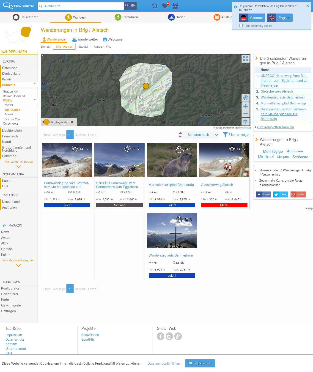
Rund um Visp (102, 46)
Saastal (83, 46)
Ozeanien (10, 195)
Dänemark (9, 155)
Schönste (300, 156)
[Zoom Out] (246, 113)
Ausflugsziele (230, 17)
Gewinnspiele (11, 305)
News (5, 232)
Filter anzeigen (239, 134)
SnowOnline (90, 334)
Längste (283, 157)
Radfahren (129, 17)
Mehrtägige (273, 151)
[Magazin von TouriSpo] (178, 336)
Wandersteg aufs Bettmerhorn (171, 255)
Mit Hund (266, 156)
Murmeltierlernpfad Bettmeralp (171, 185)
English (284, 17)
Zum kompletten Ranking (275, 127)
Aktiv (4, 243)
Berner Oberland (14, 96)
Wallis (7, 100)
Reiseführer (28, 17)
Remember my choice (258, 25)
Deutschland (11, 73)
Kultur (5, 254)
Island (6, 141)
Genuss (7, 248)
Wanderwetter (87, 39)
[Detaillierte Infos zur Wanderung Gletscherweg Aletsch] (224, 164)
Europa (9, 61)
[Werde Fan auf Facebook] (160, 336)
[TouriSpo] (19, 7)
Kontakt (11, 344)
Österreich (9, 68)
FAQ (8, 353)
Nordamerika (13, 174)
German (256, 17)
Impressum (13, 334)
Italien (6, 79)
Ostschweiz (10, 123)
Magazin (15, 225)
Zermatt (45, 46)
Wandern (79, 17)
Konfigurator (10, 288)
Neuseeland (11, 201)
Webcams (115, 39)
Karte (5, 299)
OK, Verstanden (200, 363)
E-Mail (300, 194)
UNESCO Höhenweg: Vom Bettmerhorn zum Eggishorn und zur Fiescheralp (117, 185)
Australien (9, 207)
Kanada (8, 180)
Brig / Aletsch (64, 46)
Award (6, 237)
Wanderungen (57, 39)
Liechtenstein (12, 130)
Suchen (129, 6)
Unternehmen (15, 348)
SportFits (88, 339)
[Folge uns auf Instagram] (169, 336)
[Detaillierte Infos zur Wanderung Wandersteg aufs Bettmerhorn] (172, 235)
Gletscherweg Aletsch (217, 185)
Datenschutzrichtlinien (164, 363)
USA (5, 186)
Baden (180, 17)
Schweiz (8, 84)
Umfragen (8, 311)
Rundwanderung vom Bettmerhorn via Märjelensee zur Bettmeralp (67, 185)
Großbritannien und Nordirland (16, 149)
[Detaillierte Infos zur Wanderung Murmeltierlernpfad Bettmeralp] (172, 164)
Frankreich (10, 136)
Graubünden (11, 91)
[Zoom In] (246, 106)
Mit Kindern (294, 151)
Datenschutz (14, 339)
